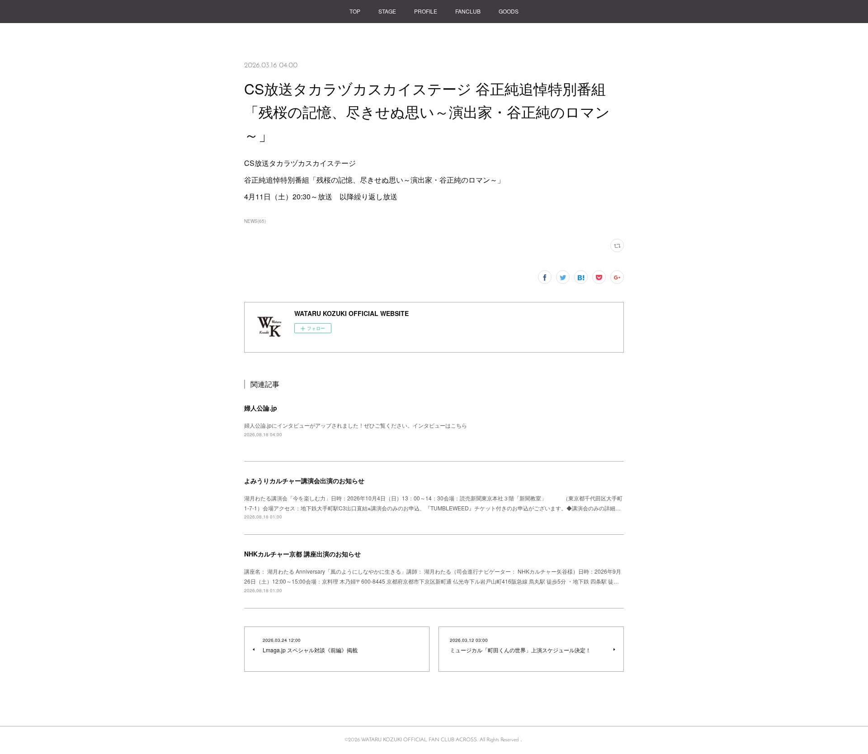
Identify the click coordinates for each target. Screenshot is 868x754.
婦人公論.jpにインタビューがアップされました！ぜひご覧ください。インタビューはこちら (355, 425)
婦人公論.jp (260, 407)
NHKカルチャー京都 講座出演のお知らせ (302, 553)
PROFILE (425, 11)
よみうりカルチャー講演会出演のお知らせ (304, 480)
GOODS (509, 11)
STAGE (387, 11)
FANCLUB (468, 11)
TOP (354, 11)
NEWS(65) (255, 221)
